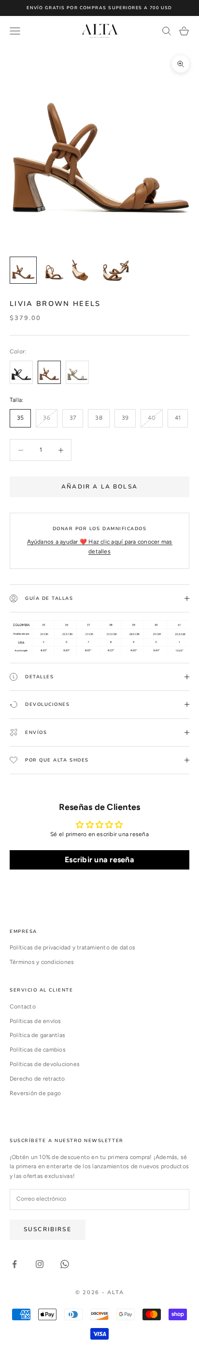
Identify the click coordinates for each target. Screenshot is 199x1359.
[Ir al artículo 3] (85, 270)
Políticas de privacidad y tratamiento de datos (72, 947)
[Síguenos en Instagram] (39, 1264)
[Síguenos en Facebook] (14, 1264)
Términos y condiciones (42, 962)
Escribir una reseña (99, 859)
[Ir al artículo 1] (23, 270)
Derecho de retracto (37, 1078)
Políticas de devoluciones (45, 1064)
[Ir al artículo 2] (54, 270)
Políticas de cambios (38, 1049)
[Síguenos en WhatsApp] (65, 1264)
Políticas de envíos (35, 1021)
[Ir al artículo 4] (115, 270)
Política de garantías (37, 1035)
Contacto (23, 1006)
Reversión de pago (35, 1093)
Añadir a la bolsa (99, 486)
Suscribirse (47, 1229)
